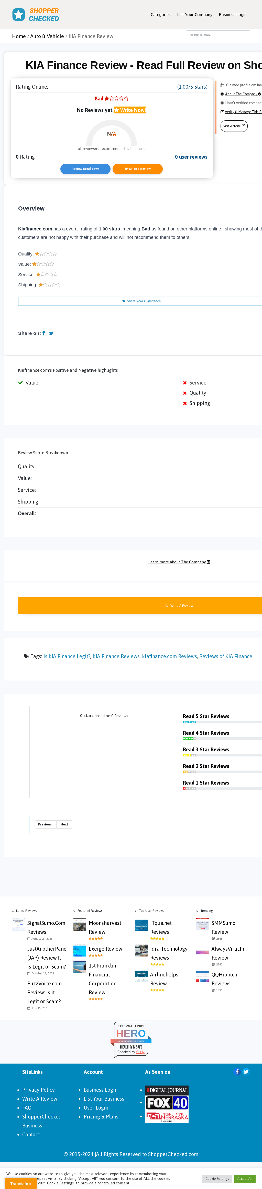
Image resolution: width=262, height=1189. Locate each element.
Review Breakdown (86, 169)
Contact (31, 1134)
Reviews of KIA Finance (225, 656)
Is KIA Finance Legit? (66, 656)
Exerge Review (105, 949)
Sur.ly (140, 1052)
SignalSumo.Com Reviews (46, 927)
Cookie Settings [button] (217, 1179)
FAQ (26, 1108)
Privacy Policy (38, 1090)
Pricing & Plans (101, 1117)
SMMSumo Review (223, 927)
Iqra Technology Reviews (169, 953)
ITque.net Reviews (161, 927)
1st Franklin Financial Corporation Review (102, 979)
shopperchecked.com (131, 1041)
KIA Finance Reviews (116, 656)
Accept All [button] (245, 1179)
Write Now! (132, 110)
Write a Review (139, 169)
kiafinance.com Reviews (169, 656)
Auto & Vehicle (47, 36)
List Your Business (104, 1099)
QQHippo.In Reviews (225, 979)
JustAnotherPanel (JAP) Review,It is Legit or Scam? (46, 958)
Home (19, 36)
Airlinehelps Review (164, 979)
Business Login (233, 14)
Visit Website (232, 126)
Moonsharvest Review (105, 927)
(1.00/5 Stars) (192, 87)
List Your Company (194, 14)
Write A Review (39, 1099)
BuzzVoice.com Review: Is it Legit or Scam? (44, 992)
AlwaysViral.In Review (228, 953)
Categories (161, 14)
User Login (96, 1108)
